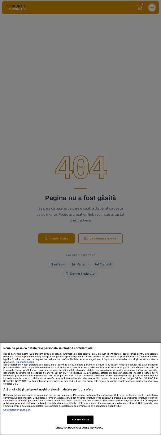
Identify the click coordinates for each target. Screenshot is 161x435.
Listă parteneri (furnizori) (17, 409)
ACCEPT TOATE (80, 419)
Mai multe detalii (25, 362)
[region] (80, 388)
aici (45, 376)
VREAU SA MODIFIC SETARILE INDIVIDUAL (79, 427)
